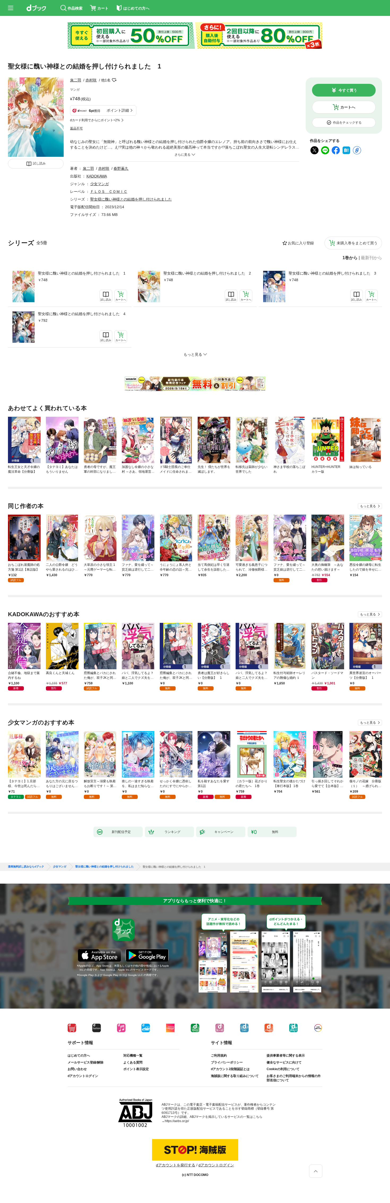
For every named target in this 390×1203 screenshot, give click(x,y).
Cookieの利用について (283, 1069)
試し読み (39, 163)
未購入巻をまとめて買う (357, 243)
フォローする (114, 80)
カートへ (347, 107)
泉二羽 (75, 80)
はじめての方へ (79, 1055)
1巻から (350, 258)
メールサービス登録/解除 (85, 1062)
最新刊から (371, 258)
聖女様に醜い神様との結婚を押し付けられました (131, 199)
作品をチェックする (347, 122)
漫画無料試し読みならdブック (26, 866)
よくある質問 (132, 1062)
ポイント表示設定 (136, 1069)
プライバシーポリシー (227, 1062)
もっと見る (368, 506)
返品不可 (76, 128)
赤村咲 (91, 80)
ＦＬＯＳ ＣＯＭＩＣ (108, 191)
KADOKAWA (96, 176)
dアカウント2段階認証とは (230, 1069)
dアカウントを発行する (175, 1165)
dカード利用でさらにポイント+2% (95, 120)
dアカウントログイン (83, 1076)
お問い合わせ (77, 1069)
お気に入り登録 (301, 243)
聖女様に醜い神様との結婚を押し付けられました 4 (81, 314)
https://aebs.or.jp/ (177, 1121)
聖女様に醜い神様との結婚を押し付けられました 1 (81, 273)
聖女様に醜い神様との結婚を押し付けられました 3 (332, 273)
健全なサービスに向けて (284, 1062)
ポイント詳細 (118, 110)
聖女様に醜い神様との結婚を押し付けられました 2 (207, 273)
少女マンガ (99, 184)
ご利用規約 (219, 1055)
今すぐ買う (348, 90)
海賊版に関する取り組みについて (235, 1076)
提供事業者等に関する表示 (286, 1055)
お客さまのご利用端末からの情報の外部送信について (294, 1078)
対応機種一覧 (132, 1055)
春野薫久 (121, 168)
